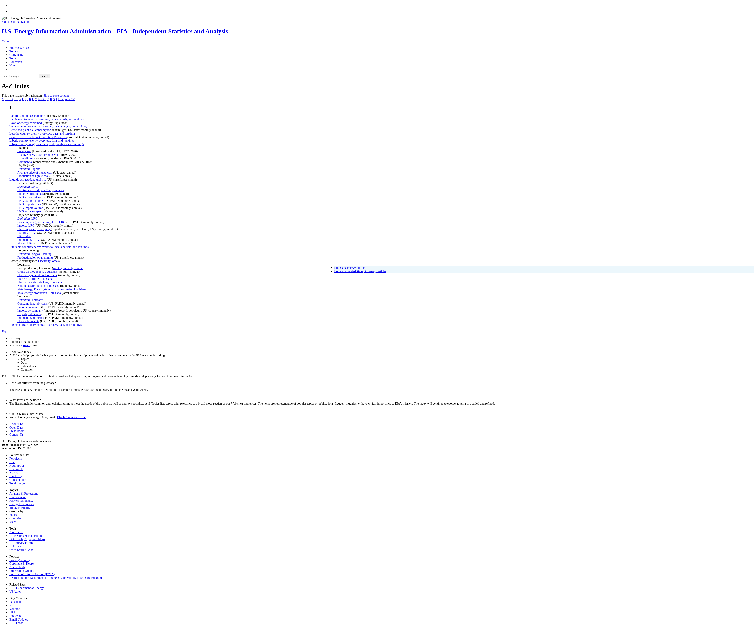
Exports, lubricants (29, 314)
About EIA (16, 424)
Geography (16, 54)
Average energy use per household (38, 154)
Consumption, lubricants (32, 303)
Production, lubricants (30, 317)
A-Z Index (16, 532)
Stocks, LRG (25, 243)
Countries (15, 518)
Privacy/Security (19, 560)
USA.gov (15, 591)
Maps (12, 522)
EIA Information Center (71, 417)
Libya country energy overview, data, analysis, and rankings (46, 144)
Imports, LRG (26, 225)
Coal (12, 462)
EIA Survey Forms (21, 542)
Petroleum (15, 458)
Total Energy (17, 483)
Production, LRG (28, 239)
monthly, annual (73, 268)
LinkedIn (15, 616)
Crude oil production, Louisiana (37, 271)
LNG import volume (30, 208)
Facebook (15, 601)
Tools (12, 58)
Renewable (16, 469)
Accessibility (17, 567)
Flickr (13, 612)
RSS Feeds (16, 623)
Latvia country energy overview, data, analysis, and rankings (47, 119)
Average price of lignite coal (34, 172)
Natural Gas (16, 465)
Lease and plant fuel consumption (30, 130)
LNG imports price (29, 204)
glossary (26, 345)
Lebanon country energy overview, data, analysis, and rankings (48, 126)
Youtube (14, 608)
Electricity (15, 476)
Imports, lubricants (28, 307)
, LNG (27, 186)
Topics (13, 51)
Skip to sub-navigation (16, 21)
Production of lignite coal (33, 176)
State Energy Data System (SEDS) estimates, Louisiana (51, 289)
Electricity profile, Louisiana (35, 278)
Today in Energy (19, 507)
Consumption (17, 479)
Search (44, 76)
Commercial (24, 161)
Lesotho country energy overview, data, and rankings (42, 133)
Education (15, 62)
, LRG (27, 218)
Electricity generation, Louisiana (37, 275)
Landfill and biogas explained (27, 115)
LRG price (24, 236)
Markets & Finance (21, 500)
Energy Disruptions (21, 504)
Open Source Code (21, 549)
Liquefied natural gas (30, 193)
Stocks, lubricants (28, 321)
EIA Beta (15, 546)
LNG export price (28, 197)
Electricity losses (48, 261)
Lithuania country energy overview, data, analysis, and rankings (49, 246)
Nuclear (14, 472)
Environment (17, 497)
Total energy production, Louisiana (39, 293)
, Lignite (28, 169)
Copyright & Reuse (21, 563)
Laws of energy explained (25, 123)
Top (4, 331)
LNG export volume (30, 200)
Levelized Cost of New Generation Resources (38, 137)
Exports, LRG (26, 232)
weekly (57, 268)
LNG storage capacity (31, 211)
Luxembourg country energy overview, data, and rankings (45, 324)
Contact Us (16, 434)
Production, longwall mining (35, 257)
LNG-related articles (40, 190)
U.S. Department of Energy (26, 588)
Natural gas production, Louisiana (38, 285)
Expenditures (25, 158)
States (13, 514)
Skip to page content (56, 95)
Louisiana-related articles (360, 271)
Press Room (16, 431)
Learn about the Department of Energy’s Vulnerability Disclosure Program (55, 577)
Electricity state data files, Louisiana (39, 282)
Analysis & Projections (23, 493)
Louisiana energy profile (349, 267)
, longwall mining (34, 254)
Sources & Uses (19, 47)
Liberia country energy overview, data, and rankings (41, 140)
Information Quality (21, 570)
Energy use (24, 151)
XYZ (71, 99)
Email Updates (18, 619)
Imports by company (30, 310)
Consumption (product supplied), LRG (41, 222)
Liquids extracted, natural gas (27, 179)
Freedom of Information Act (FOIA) (32, 574)
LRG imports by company (34, 229)
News (13, 65)
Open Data (16, 427)
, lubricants (30, 300)
